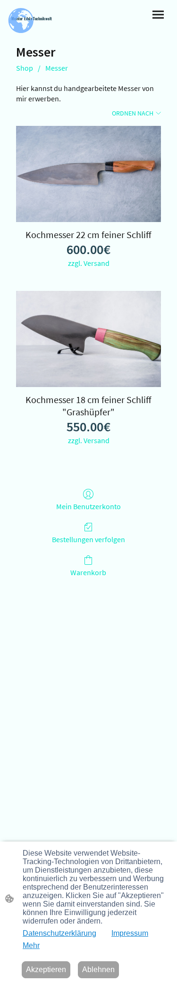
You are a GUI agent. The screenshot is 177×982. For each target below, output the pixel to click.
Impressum (129, 933)
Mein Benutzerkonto (88, 506)
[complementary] (21, 21)
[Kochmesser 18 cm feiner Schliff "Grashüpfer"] (88, 339)
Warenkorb (88, 572)
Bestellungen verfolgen (88, 539)
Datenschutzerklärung (59, 933)
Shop (24, 68)
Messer (56, 68)
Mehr (31, 945)
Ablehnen (98, 969)
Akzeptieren (46, 969)
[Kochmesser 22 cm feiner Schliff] (88, 174)
